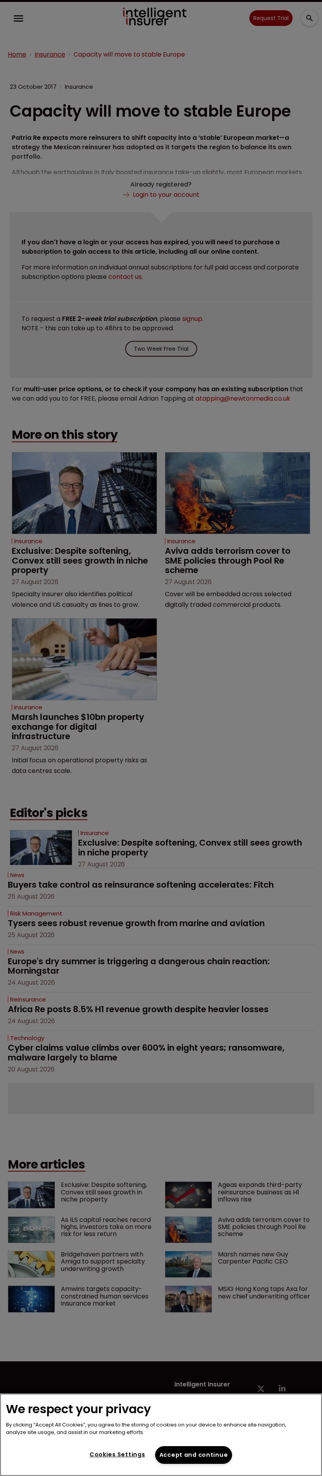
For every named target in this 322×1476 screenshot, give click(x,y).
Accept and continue (193, 1455)
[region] (161, 1435)
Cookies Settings (117, 1454)
